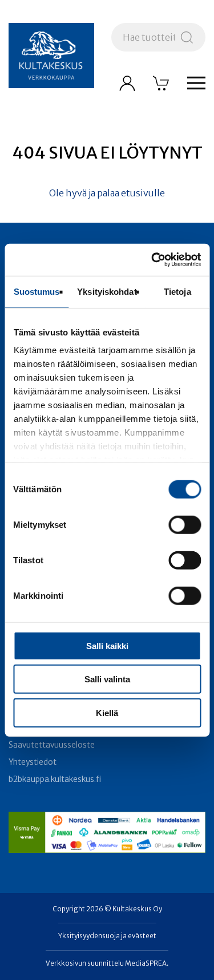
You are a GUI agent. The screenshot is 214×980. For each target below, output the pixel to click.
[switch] (184, 524)
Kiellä (107, 712)
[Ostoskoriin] (161, 83)
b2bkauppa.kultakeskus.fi (55, 779)
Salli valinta (107, 679)
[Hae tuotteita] (187, 37)
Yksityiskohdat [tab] (106, 291)
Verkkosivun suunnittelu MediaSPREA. (107, 963)
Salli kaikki (107, 645)
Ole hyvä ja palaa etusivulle (107, 193)
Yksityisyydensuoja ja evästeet (107, 936)
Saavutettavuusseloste (52, 745)
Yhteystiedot (32, 762)
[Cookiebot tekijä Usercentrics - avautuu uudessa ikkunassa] (152, 259)
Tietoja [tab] (177, 291)
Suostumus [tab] (37, 291)
